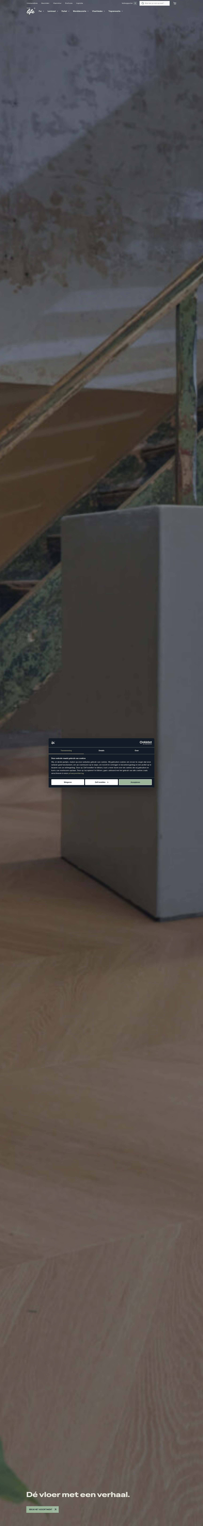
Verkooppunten (127, 3)
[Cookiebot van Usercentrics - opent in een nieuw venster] (141, 743)
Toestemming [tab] (66, 751)
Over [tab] (137, 751)
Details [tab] (101, 751)
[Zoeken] (142, 3)
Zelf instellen (100, 782)
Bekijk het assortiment (40, 1509)
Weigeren (68, 782)
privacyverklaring (76, 773)
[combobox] (155, 3)
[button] (43, 11)
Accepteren (135, 782)
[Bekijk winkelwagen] (174, 3)
